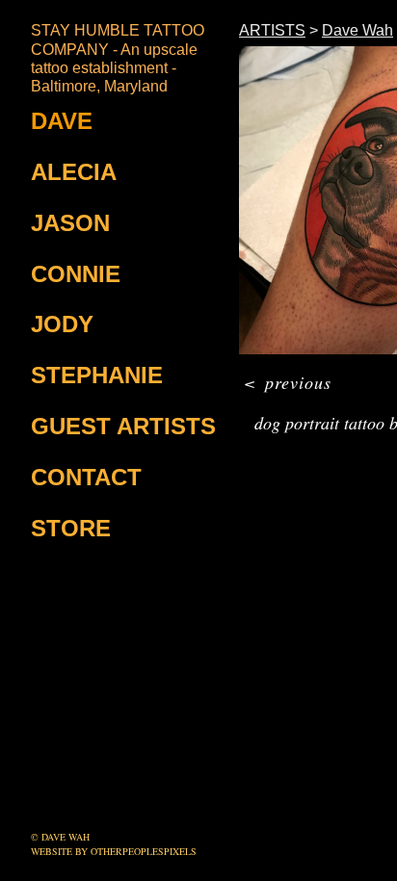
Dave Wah (357, 30)
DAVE (62, 121)
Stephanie (97, 375)
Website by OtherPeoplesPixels (114, 851)
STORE (71, 528)
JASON (70, 223)
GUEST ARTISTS (123, 426)
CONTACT (86, 477)
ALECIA (74, 172)
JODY (62, 324)
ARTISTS (272, 30)
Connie (75, 274)
